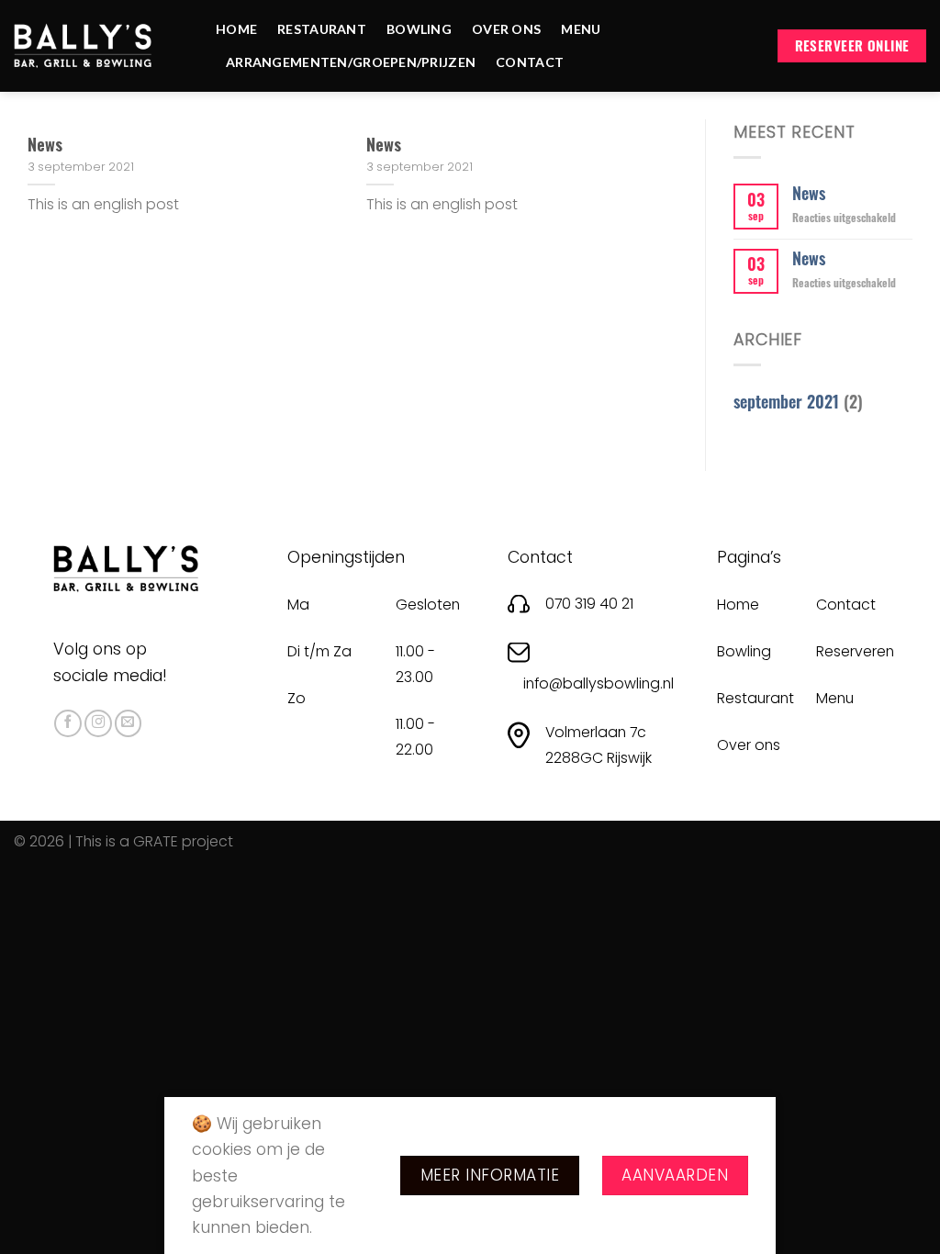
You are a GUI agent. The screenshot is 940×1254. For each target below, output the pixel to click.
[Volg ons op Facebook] (68, 723)
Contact (530, 62)
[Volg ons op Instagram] (98, 723)
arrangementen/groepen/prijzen (351, 62)
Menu (580, 29)
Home (236, 29)
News (45, 144)
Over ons (506, 29)
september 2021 (786, 401)
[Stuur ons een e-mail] (128, 723)
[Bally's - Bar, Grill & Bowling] (82, 46)
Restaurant (321, 29)
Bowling (419, 29)
